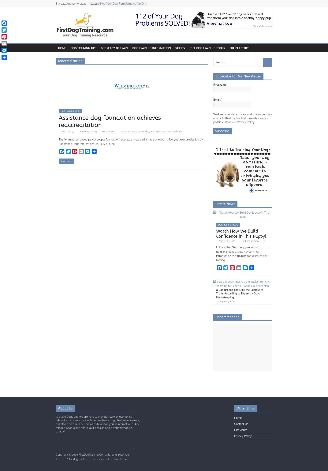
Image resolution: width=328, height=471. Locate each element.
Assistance (138, 131)
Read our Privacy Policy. (240, 122)
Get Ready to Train (114, 48)
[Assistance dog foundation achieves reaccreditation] (132, 70)
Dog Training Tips (83, 48)
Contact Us (241, 423)
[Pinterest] (4, 36)
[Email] (4, 43)
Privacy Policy (243, 436)
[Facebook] (4, 23)
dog (147, 131)
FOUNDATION (158, 131)
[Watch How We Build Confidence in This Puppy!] (242, 212)
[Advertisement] (242, 347)
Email (217, 99)
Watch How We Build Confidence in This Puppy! (241, 234)
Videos (180, 48)
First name (219, 84)
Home (62, 48)
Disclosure (240, 430)
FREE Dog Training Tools (207, 48)
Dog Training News (70, 111)
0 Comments (109, 131)
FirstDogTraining (88, 131)
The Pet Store (239, 48)
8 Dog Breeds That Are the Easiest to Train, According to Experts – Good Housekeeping (239, 293)
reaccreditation (175, 131)
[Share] (4, 57)
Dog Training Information (151, 48)
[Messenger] (4, 50)
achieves (126, 131)
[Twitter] (4, 30)
